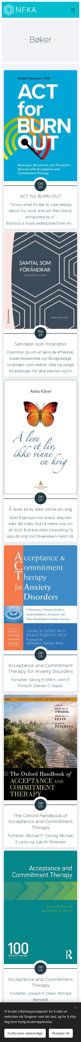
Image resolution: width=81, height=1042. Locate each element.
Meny (72, 9)
